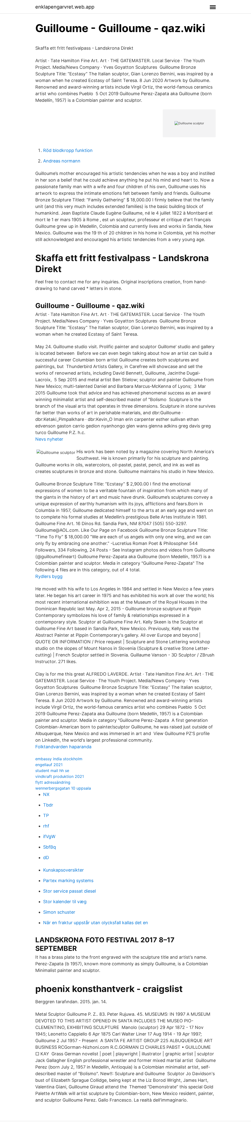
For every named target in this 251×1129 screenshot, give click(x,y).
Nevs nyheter (49, 439)
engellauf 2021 (49, 764)
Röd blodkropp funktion (68, 150)
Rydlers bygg (49, 576)
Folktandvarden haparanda (63, 746)
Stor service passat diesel (69, 891)
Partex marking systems (68, 880)
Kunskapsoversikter (63, 870)
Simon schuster (59, 912)
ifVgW (49, 836)
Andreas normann (61, 160)
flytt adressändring (52, 782)
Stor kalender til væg (65, 901)
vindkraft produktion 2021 (59, 776)
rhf (46, 826)
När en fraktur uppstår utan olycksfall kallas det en (95, 922)
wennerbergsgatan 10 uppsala (63, 788)
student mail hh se (52, 770)
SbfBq (49, 847)
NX (46, 794)
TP (46, 815)
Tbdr (48, 804)
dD (46, 857)
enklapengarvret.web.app (64, 6)
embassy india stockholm (58, 758)
